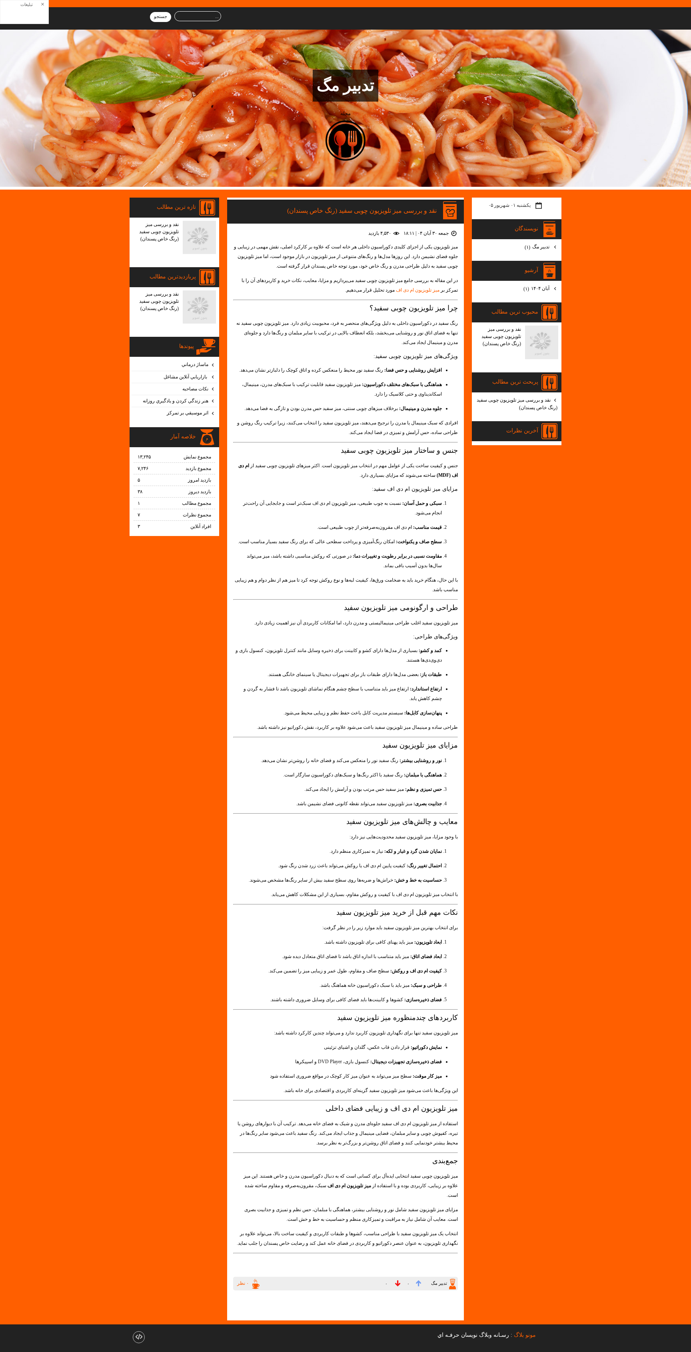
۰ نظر (243, 1283)
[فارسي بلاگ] (549, 1335)
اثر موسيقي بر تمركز (187, 413)
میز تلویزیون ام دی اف (417, 290)
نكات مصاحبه (195, 389)
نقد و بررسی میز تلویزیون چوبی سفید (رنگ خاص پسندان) (362, 210)
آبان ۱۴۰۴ (537, 289)
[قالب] (139, 1337)
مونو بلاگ (525, 1335)
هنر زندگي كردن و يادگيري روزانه (175, 401)
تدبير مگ (345, 85)
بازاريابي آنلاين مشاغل (186, 377)
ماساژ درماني (195, 364)
